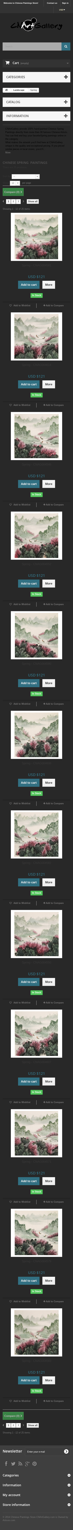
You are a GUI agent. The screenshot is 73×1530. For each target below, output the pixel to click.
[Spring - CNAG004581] (36, 237)
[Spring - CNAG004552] (36, 535)
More (7, 152)
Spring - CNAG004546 (36, 464)
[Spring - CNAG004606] (36, 735)
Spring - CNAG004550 (36, 962)
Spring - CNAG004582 (36, 863)
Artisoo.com (9, 1520)
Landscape (18, 90)
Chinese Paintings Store (23, 1517)
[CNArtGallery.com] (36, 25)
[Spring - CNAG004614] (36, 336)
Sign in (65, 3)
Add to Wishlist (21, 305)
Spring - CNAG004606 (36, 763)
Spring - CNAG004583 (36, 1361)
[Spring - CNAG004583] (36, 1332)
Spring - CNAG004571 (36, 1161)
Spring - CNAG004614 (36, 365)
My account (11, 1495)
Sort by (7, 176)
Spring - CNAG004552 (36, 564)
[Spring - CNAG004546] (36, 436)
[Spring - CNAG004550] (36, 934)
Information (17, 116)
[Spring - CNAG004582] (36, 834)
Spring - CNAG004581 (36, 265)
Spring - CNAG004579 (36, 1261)
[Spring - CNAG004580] (36, 635)
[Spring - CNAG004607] (36, 1033)
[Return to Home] (6, 90)
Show (6, 183)
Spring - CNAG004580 (36, 663)
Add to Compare (55, 305)
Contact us (52, 3)
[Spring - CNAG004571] (36, 1133)
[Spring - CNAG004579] (36, 1233)
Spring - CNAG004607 (36, 1062)
